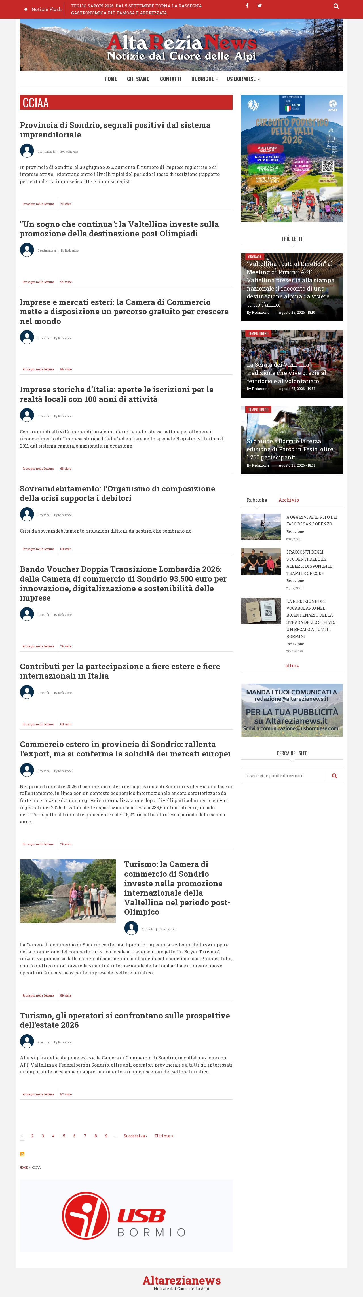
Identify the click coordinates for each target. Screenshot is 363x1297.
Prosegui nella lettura (40, 205)
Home (111, 78)
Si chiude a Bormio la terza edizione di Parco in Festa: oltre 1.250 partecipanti (290, 449)
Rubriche (202, 78)
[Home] (181, 46)
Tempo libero (258, 333)
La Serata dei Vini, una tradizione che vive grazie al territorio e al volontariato (286, 373)
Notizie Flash (46, 9)
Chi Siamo (138, 78)
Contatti (170, 78)
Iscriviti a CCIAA (22, 1154)
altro (290, 665)
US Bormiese (241, 78)
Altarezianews (181, 1280)
